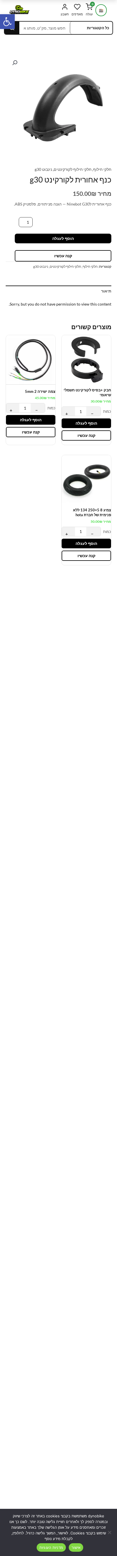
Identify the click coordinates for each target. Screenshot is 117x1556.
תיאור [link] (106, 291)
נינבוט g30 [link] (43, 169)
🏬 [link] (101, 10)
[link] (7, 21)
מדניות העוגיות (51, 1547)
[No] (110, 1532)
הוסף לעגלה (63, 238)
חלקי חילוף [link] (102, 169)
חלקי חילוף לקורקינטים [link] (72, 169)
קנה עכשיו (63, 255)
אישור (76, 1547)
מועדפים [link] (77, 14)
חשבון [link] (65, 14)
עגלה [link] (89, 9)
